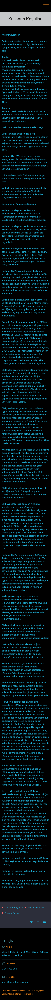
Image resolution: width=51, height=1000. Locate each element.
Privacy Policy (12, 913)
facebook (38, 922)
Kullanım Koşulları (14, 907)
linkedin (44, 922)
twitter (31, 922)
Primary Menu (46, 6)
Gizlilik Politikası (36, 907)
